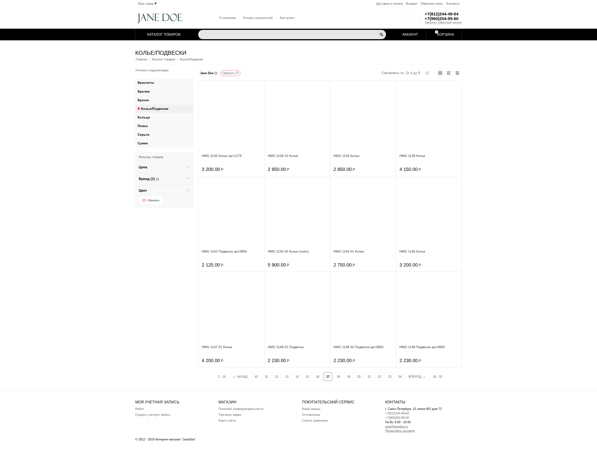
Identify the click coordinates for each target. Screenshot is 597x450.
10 (256, 376)
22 (379, 376)
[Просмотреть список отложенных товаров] (405, 19)
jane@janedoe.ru (396, 426)
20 (359, 376)
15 (307, 376)
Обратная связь (432, 3)
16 (317, 376)
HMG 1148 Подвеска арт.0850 (422, 347)
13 (286, 376)
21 (369, 376)
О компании (227, 18)
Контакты (452, 3)
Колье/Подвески (191, 59)
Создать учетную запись (152, 414)
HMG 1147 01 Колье (217, 347)
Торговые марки (230, 414)
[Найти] (381, 34)
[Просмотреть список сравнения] (415, 19)
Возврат (411, 3)
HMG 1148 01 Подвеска (286, 347)
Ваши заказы (311, 409)
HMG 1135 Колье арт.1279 (222, 156)
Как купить (287, 18)
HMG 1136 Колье (346, 156)
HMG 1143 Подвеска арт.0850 (224, 251)
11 (266, 376)
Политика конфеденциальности (241, 409)
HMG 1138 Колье (412, 156)
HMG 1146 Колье (412, 251)
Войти (139, 409)
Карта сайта (227, 420)
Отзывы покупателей (258, 18)
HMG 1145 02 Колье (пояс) (288, 251)
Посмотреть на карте (400, 431)
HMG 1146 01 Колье (348, 251)
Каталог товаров (163, 59)
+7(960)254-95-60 (441, 18)
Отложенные (311, 414)
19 (348, 376)
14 (297, 376)
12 (276, 376)
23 (389, 376)
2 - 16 (222, 376)
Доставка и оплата (389, 3)
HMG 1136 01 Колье (283, 156)
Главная (141, 59)
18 (338, 376)
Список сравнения (315, 420)
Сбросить (228, 73)
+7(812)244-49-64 (441, 14)
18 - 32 (437, 376)
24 (400, 376)
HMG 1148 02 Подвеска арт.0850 (358, 347)
